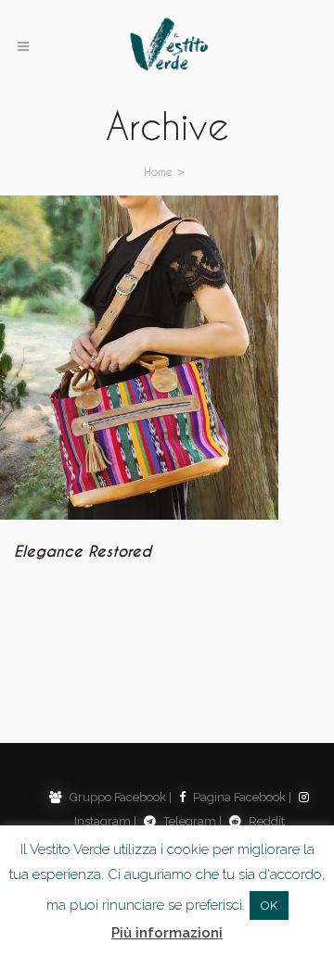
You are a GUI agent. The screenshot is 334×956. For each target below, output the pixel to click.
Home (158, 171)
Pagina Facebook (238, 797)
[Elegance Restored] (139, 357)
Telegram (188, 821)
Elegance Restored (82, 551)
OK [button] (269, 905)
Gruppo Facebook (116, 797)
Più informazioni (167, 933)
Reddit (265, 821)
